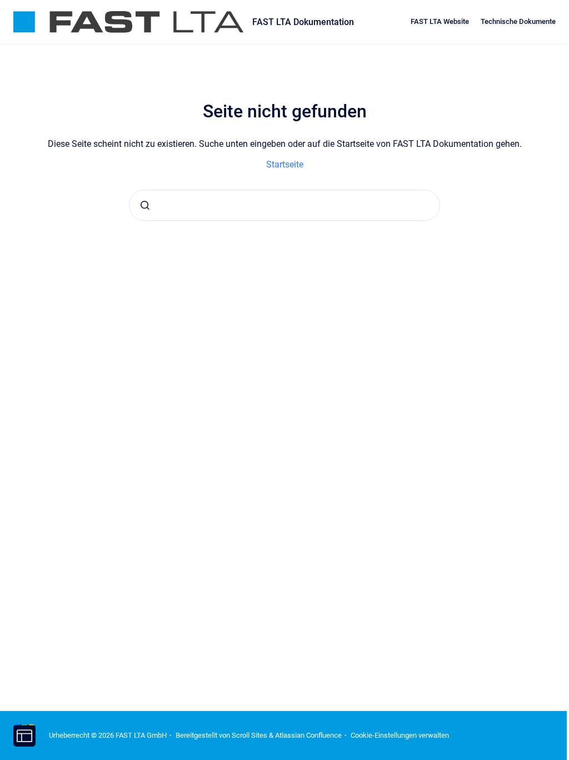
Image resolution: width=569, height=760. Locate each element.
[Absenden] (145, 205)
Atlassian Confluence (308, 735)
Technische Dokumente (518, 21)
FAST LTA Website (440, 21)
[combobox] (284, 205)
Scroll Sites (249, 735)
